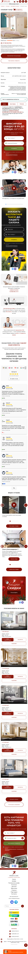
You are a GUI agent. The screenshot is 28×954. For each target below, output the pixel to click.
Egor (7, 471)
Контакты (14, 894)
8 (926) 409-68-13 (18, 112)
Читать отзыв (14, 558)
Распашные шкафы (14, 883)
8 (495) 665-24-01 (7, 112)
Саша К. (8, 420)
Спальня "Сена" (7, 738)
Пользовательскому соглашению (11, 155)
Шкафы (14, 881)
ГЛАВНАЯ (2, 6)
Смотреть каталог (14, 799)
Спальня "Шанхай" (8, 701)
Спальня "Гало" (7, 664)
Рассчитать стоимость (14, 60)
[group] (14, 188)
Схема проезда (14, 944)
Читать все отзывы (14, 569)
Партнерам (14, 892)
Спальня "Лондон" (8, 775)
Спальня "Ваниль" (7, 627)
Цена (4, 104)
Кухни (14, 879)
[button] (10, 521)
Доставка (13, 104)
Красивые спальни (15, 6)
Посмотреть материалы (14, 804)
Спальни (7, 6)
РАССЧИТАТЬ (20, 639)
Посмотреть (14, 592)
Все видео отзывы (14, 526)
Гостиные (14, 884)
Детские (14, 886)
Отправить (14, 148)
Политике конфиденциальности (11, 154)
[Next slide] (26, 188)
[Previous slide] (2, 188)
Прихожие (14, 888)
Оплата (22, 104)
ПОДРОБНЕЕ (14, 643)
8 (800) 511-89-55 (14, 110)
